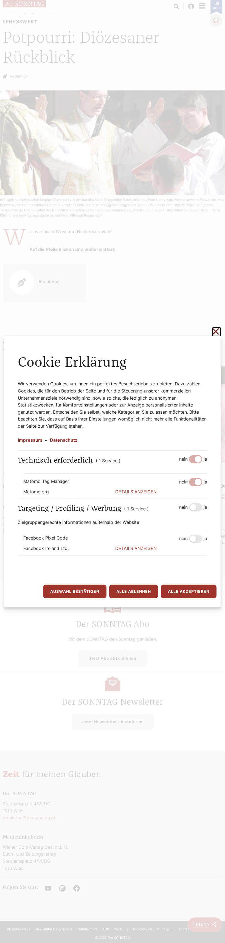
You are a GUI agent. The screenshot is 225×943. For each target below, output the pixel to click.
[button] (161, 492)
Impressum (30, 440)
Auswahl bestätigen (74, 591)
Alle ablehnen (133, 591)
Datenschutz (63, 440)
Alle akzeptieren (188, 591)
